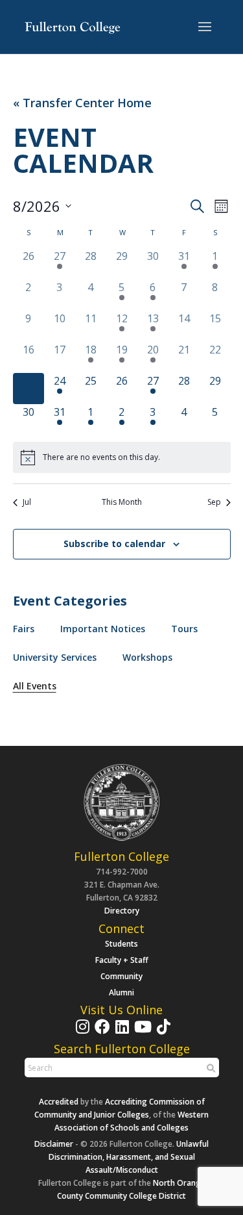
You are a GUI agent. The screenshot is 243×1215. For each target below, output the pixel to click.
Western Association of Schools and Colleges (131, 1121)
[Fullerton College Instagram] (81, 1033)
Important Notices (102, 628)
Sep (214, 502)
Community (121, 976)
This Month (122, 502)
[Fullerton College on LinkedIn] (120, 1033)
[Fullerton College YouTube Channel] (141, 1033)
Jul (27, 502)
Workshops (147, 657)
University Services (55, 657)
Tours (184, 628)
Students (121, 943)
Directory (121, 910)
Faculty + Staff (121, 960)
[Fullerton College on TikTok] (162, 1033)
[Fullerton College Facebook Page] (100, 1033)
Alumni (121, 992)
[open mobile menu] (205, 27)
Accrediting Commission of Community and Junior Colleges (119, 1108)
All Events (34, 686)
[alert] (122, 457)
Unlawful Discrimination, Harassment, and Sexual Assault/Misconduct (129, 1156)
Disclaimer (53, 1143)
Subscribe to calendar (114, 543)
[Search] (209, 1068)
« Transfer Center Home (82, 103)
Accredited (58, 1101)
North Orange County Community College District (131, 1189)
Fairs (23, 628)
